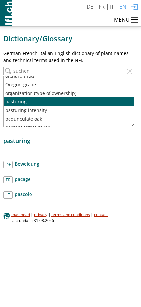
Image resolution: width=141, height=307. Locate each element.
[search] (8, 71)
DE (90, 6)
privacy (40, 214)
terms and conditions (70, 214)
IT (112, 6)
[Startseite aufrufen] (6, 13)
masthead (20, 214)
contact (101, 214)
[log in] (134, 7)
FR (102, 6)
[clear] (129, 71)
